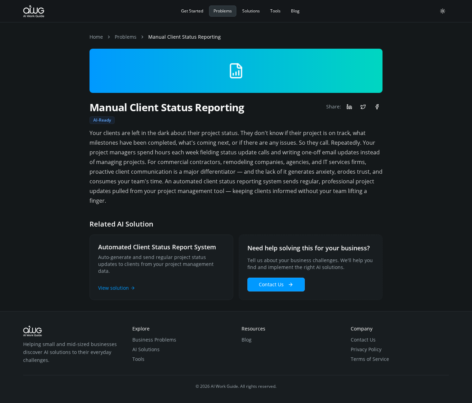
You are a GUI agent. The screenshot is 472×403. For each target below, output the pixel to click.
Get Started (192, 11)
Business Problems (154, 339)
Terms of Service (370, 359)
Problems (223, 11)
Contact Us (271, 284)
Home (96, 36)
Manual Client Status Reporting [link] (184, 36)
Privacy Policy (366, 349)
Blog (295, 11)
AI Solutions (146, 349)
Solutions (251, 11)
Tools (275, 11)
